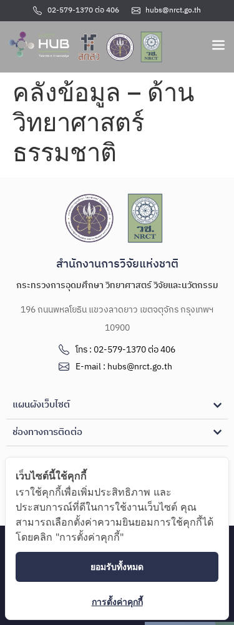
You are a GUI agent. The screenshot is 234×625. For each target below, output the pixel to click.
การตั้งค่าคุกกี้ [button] (117, 601)
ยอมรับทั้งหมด (117, 566)
